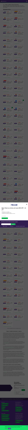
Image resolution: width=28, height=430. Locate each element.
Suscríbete (13, 224)
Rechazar (6, 428)
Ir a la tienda (4, 218)
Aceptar (9, 428)
